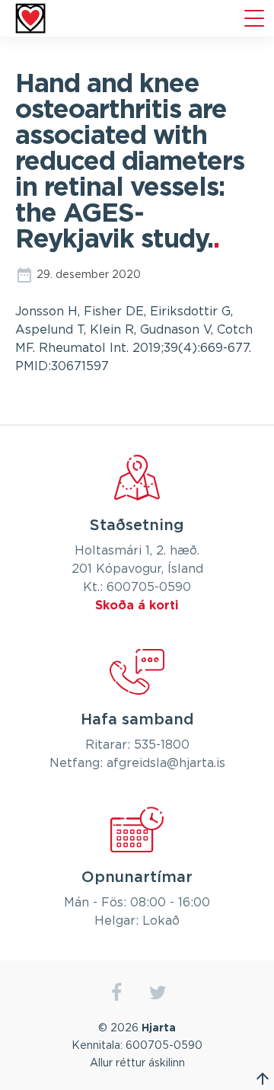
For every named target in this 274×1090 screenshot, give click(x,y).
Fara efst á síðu (262, 1078)
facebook (116, 993)
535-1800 (162, 745)
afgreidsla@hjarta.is (166, 763)
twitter (158, 993)
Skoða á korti (137, 605)
